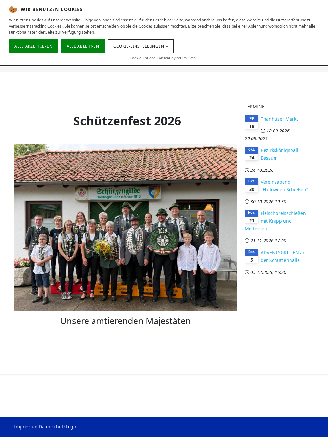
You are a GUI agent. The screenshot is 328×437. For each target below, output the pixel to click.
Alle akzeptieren (33, 46)
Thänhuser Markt (279, 119)
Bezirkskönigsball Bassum (279, 154)
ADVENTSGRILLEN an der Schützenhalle (283, 256)
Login (72, 427)
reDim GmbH (187, 57)
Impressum (26, 427)
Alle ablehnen (83, 46)
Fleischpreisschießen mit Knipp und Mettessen (275, 221)
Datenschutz (52, 427)
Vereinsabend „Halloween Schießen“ (284, 186)
